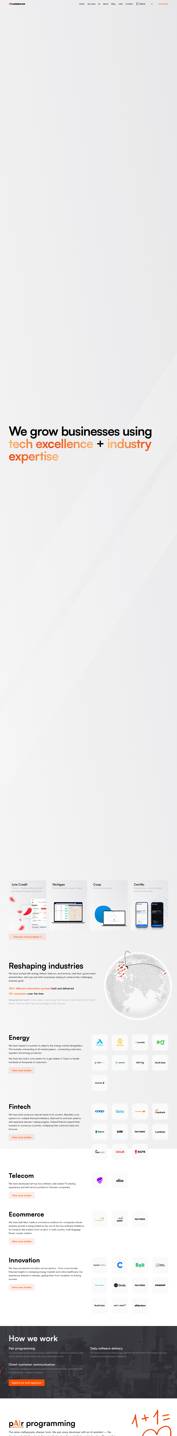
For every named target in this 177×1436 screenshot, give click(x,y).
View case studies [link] (21, 1070)
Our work (91, 4)
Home (81, 4)
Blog (113, 4)
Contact (129, 4)
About (105, 4)
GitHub (142, 4)
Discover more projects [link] (26, 936)
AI (99, 4)
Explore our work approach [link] (26, 1382)
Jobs (120, 4)
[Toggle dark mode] (151, 4)
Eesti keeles (163, 4)
